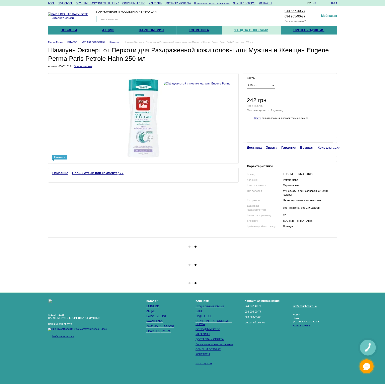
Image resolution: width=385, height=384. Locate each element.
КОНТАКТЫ (265, 3)
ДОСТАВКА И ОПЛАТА (178, 3)
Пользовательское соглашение (212, 3)
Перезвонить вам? (295, 21)
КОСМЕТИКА (199, 30)
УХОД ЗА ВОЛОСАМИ (251, 30)
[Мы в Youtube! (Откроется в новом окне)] (291, 3)
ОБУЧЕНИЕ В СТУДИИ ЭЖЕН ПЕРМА (97, 3)
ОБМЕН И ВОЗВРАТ (244, 3)
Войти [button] (257, 118)
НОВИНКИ (69, 30)
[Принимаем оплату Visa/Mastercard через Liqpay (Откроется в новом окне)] (77, 329)
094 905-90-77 (295, 16)
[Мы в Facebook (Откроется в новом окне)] (282, 3)
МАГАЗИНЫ (155, 3)
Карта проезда (301, 325)
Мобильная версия (63, 336)
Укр (314, 3)
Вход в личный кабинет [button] (210, 306)
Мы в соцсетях (204, 363)
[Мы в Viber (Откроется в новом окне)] (301, 3)
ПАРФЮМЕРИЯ (151, 30)
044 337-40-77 (295, 11)
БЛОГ (51, 3)
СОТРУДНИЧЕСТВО (133, 3)
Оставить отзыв (83, 66)
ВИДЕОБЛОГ (65, 3)
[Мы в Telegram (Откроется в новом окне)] (296, 3)
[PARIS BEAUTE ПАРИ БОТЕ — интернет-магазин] (52, 303)
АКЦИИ (108, 30)
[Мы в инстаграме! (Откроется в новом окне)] (287, 3)
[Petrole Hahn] (197, 83)
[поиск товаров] (263, 19)
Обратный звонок (255, 322)
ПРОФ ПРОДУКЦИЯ (308, 30)
